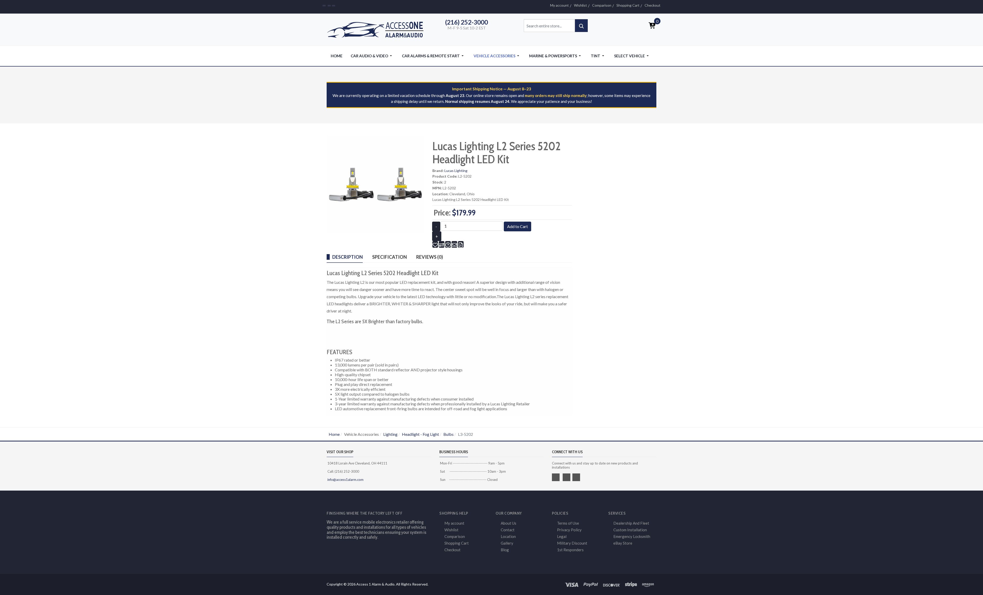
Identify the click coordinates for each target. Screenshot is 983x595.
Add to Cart (517, 226)
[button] (372, 56)
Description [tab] (347, 257)
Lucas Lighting (455, 170)
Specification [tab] (389, 257)
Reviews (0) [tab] (429, 257)
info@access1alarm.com (345, 480)
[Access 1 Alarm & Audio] (378, 28)
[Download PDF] (461, 244)
